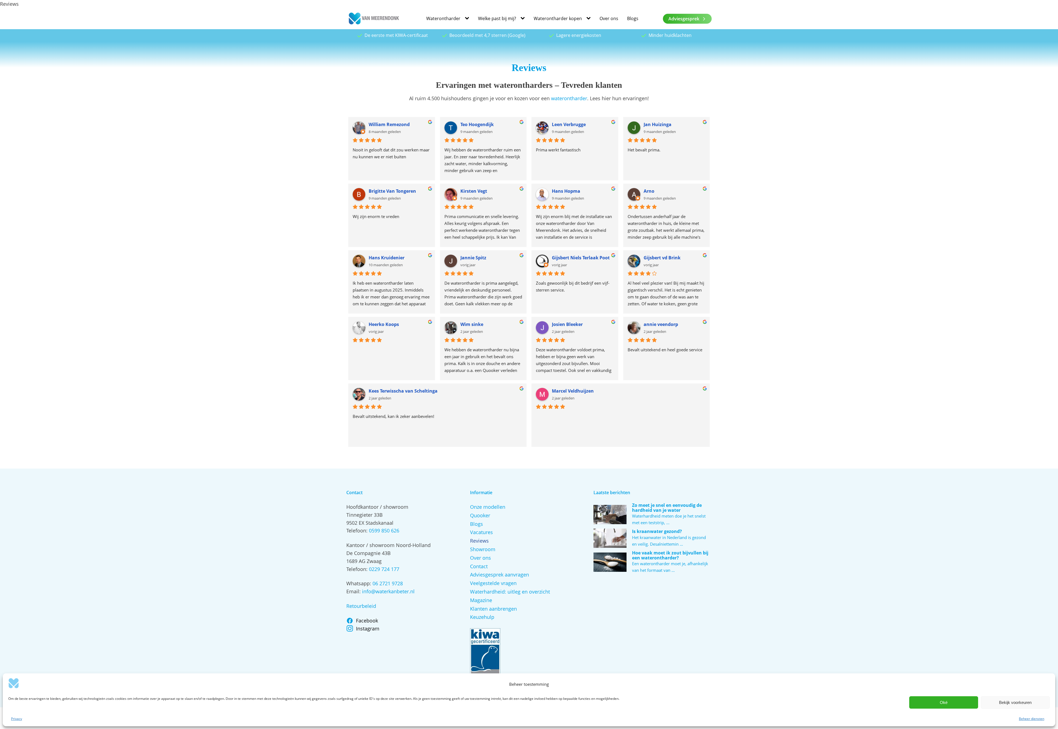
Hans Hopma (566, 191)
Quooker (480, 515)
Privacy (16, 718)
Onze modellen (487, 507)
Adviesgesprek (683, 19)
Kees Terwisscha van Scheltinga (403, 391)
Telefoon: (357, 530)
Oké (944, 702)
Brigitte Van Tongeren (392, 191)
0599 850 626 (384, 530)
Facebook (367, 620)
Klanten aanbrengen (493, 608)
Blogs (632, 18)
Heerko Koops (384, 324)
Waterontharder (443, 18)
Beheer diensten (1031, 718)
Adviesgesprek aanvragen (499, 574)
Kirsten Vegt (473, 191)
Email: (354, 591)
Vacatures (481, 532)
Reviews (479, 540)
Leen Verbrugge (569, 124)
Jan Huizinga (657, 124)
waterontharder (569, 98)
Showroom (482, 549)
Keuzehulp (482, 617)
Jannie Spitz (473, 258)
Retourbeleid (361, 606)
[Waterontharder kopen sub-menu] (589, 18)
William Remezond (389, 124)
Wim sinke (471, 324)
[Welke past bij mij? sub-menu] (523, 18)
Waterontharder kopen (558, 18)
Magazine (481, 600)
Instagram (367, 628)
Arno (649, 191)
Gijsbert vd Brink (662, 258)
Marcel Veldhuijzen (573, 391)
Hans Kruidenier (386, 258)
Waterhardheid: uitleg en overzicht (510, 591)
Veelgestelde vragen (493, 583)
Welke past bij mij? (497, 18)
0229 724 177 (384, 569)
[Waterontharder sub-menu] (468, 18)
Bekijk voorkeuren (1015, 702)
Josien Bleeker (567, 324)
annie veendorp (661, 324)
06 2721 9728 (388, 583)
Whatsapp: (359, 583)
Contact (479, 566)
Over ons (609, 18)
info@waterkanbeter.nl (388, 591)
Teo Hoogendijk (477, 124)
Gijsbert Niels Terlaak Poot (581, 258)
